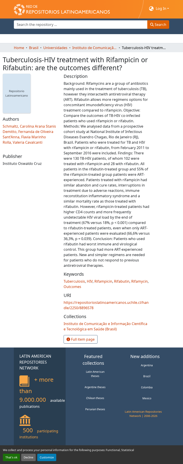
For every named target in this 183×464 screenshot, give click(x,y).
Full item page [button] (82, 339)
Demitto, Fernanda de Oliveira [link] (28, 131)
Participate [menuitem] (91, 38)
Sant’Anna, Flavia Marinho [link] (24, 137)
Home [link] (19, 47)
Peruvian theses (95, 409)
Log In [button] (161, 8)
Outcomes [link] (72, 286)
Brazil (146, 376)
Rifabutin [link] (121, 281)
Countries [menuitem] (47, 38)
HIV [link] (90, 281)
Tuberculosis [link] (74, 281)
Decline (28, 457)
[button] (62, 8)
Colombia (147, 387)
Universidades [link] (55, 47)
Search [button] (160, 24)
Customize (47, 457)
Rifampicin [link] (103, 281)
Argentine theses (95, 387)
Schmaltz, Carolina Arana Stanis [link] (29, 126)
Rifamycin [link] (139, 281)
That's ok (11, 457)
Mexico (146, 398)
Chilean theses (95, 398)
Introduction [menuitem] (24, 38)
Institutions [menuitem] (68, 38)
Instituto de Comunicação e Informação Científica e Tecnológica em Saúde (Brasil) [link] (94, 47)
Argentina (147, 365)
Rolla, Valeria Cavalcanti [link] (22, 142)
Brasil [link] (33, 47)
